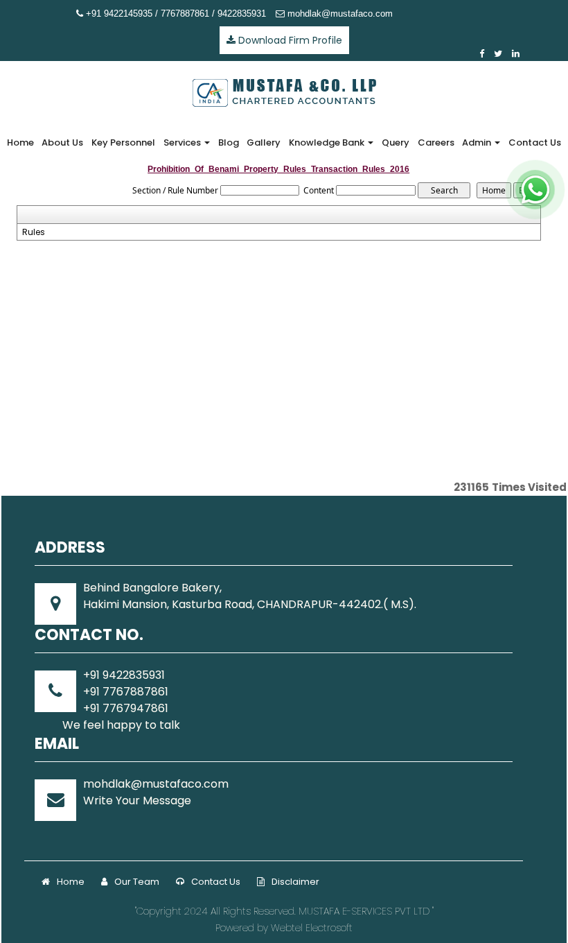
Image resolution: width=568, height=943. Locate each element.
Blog (228, 142)
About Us (62, 142)
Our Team (136, 881)
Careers (436, 142)
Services (183, 142)
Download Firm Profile (289, 40)
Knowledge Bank (327, 142)
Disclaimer (295, 881)
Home (20, 142)
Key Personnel (123, 142)
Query (395, 142)
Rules (33, 232)
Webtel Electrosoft (312, 928)
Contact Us (534, 142)
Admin (477, 142)
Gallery (264, 142)
